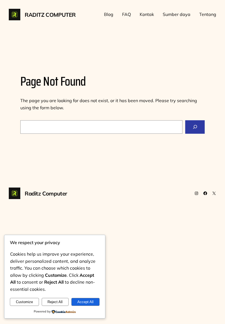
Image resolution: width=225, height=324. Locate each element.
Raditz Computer (50, 14)
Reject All (55, 302)
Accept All (85, 302)
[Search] (195, 127)
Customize (24, 302)
